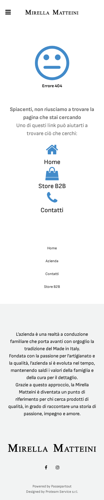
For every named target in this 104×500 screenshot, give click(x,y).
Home (52, 162)
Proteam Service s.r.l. (62, 492)
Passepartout (61, 486)
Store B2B (52, 186)
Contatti (52, 210)
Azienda (52, 261)
